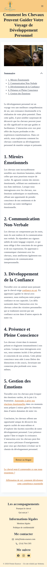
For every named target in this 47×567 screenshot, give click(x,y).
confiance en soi (29, 290)
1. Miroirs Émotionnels (18, 80)
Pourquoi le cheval (23, 508)
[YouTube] (28, 555)
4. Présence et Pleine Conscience (23, 90)
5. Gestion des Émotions (19, 93)
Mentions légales (23, 523)
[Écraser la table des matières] (41, 73)
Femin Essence (15, 564)
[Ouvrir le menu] (42, 6)
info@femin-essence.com (25, 539)
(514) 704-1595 (25, 543)
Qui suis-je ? (23, 512)
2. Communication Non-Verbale (22, 83)
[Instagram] (23, 555)
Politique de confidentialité (23, 527)
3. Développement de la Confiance (24, 86)
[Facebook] (18, 555)
